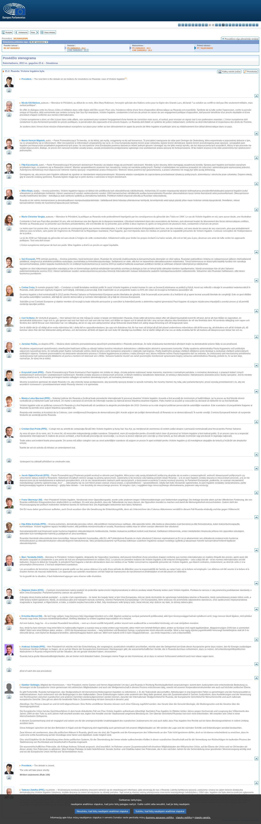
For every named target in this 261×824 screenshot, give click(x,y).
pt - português (240, 25)
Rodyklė (9, 32)
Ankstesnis (22, 32)
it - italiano (216, 25)
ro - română (243, 25)
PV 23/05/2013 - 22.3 (141, 48)
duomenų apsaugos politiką (160, 817)
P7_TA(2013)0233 (205, 48)
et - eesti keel (196, 25)
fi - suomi (253, 25)
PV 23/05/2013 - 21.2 (76, 48)
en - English (203, 25)
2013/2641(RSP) (20, 38)
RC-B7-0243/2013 (12, 48)
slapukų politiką (184, 817)
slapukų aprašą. (202, 817)
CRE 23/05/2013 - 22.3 (142, 50)
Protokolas (252, 72)
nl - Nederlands (233, 25)
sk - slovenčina (247, 25)
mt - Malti (230, 25)
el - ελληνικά (199, 25)
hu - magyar (226, 25)
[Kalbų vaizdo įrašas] (9, 91)
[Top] (256, 97)
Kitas (33, 32)
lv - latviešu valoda (220, 25)
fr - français (206, 25)
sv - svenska (257, 25)
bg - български (179, 25)
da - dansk (189, 25)
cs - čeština (186, 25)
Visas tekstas (49, 32)
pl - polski (236, 25)
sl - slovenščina (250, 25)
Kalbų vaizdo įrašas (231, 72)
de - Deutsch (193, 25)
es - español (182, 25)
